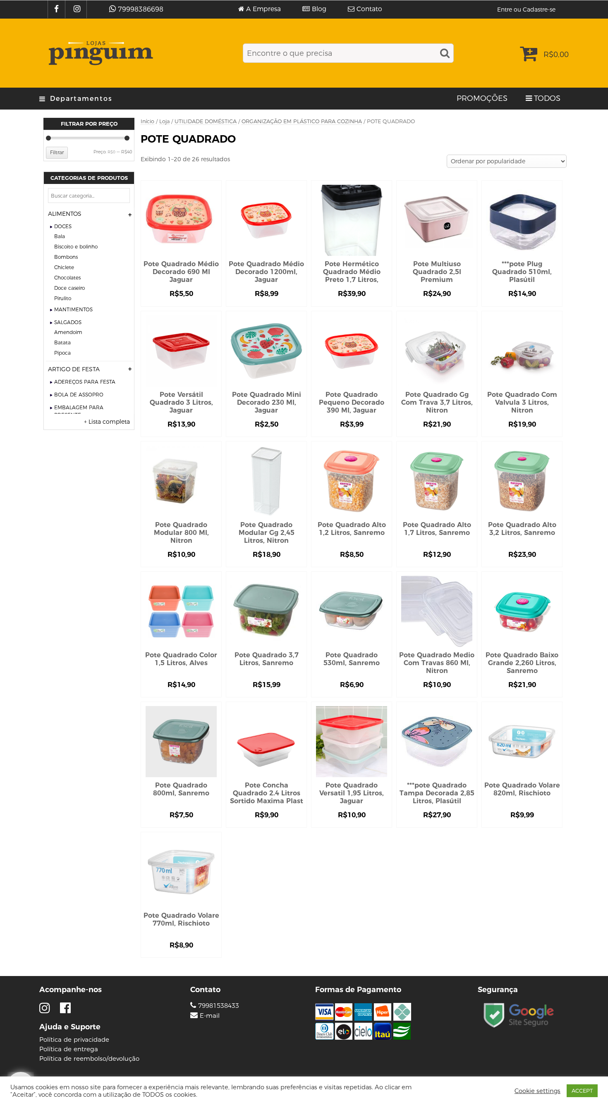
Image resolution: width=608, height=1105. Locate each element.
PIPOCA (62, 353)
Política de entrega (68, 1049)
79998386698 (140, 9)
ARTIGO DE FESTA (74, 369)
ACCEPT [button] (582, 1090)
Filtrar (57, 152)
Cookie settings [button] (537, 1091)
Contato (369, 9)
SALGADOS (67, 322)
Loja (164, 121)
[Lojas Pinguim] (99, 53)
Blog (319, 9)
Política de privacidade (74, 1039)
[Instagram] (78, 9)
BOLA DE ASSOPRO (78, 394)
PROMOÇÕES (482, 98)
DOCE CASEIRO (69, 288)
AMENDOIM (68, 332)
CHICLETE (64, 267)
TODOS (547, 98)
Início (147, 121)
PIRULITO (62, 298)
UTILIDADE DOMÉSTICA (206, 121)
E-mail (210, 1015)
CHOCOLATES (67, 277)
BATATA (62, 342)
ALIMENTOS (64, 213)
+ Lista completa (107, 421)
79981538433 (217, 1006)
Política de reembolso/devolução (89, 1058)
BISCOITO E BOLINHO (76, 246)
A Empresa (263, 9)
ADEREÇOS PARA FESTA (84, 382)
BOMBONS (66, 257)
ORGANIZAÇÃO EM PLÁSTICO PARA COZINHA (302, 121)
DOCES (63, 226)
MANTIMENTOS (73, 309)
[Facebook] (57, 9)
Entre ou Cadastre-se (526, 9)
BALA (59, 236)
